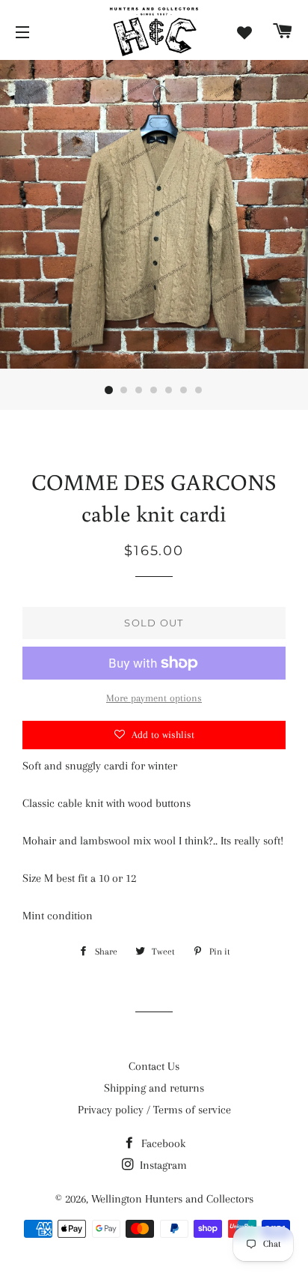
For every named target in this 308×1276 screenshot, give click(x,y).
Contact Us (154, 1066)
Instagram (162, 1165)
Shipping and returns (154, 1088)
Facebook (161, 1143)
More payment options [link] (154, 698)
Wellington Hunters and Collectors (172, 1199)
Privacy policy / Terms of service (154, 1109)
